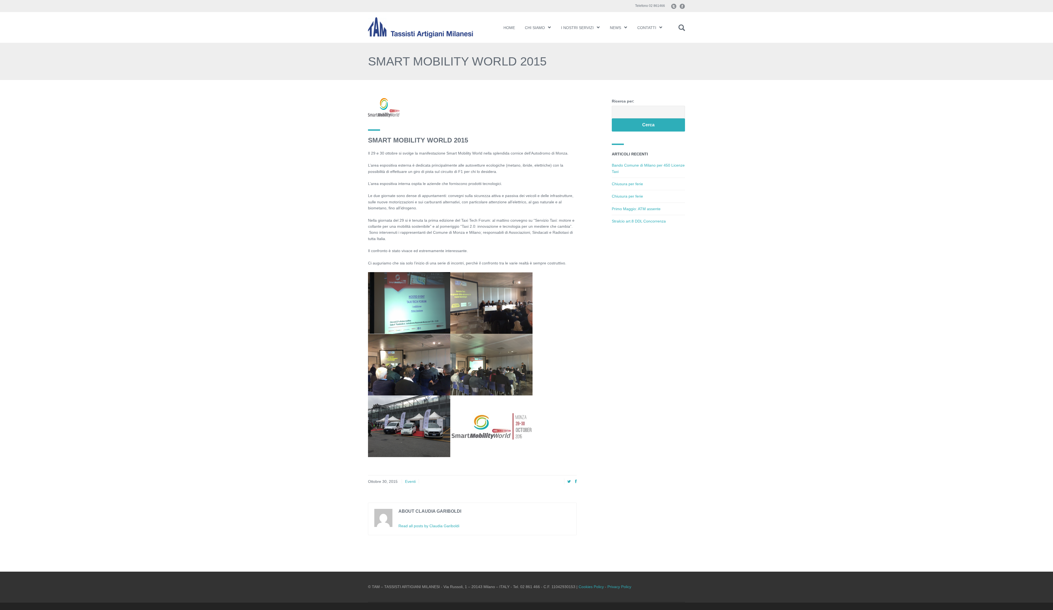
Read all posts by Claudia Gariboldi (428, 526)
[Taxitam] (427, 27)
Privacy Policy (619, 587)
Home (509, 27)
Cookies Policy (591, 587)
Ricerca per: (623, 101)
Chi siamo (535, 27)
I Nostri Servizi (577, 27)
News (615, 27)
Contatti (646, 27)
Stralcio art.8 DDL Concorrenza (639, 221)
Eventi (410, 481)
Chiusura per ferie (627, 184)
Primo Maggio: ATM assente (636, 209)
